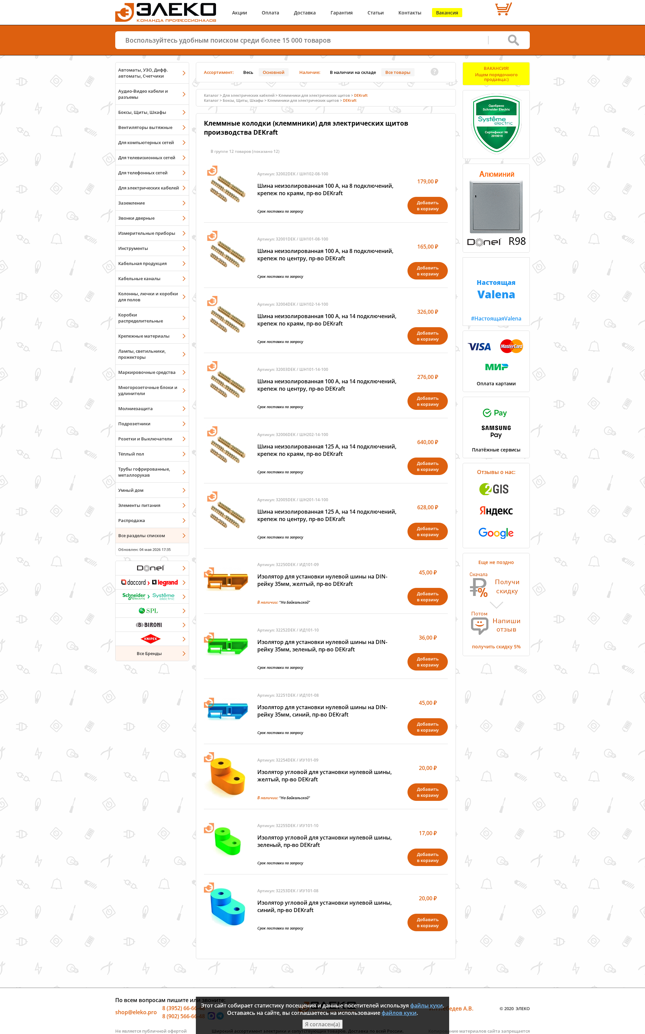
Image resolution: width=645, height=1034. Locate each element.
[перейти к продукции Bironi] (152, 624)
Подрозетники (134, 424)
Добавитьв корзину (428, 206)
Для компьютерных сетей (146, 142)
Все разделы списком (141, 535)
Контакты (409, 12)
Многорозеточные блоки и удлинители (147, 390)
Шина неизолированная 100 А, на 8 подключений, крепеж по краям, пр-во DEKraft (325, 189)
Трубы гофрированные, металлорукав (144, 472)
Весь (248, 72)
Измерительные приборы (146, 233)
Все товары (398, 72)
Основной (274, 72)
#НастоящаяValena (496, 300)
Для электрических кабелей (148, 188)
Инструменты (133, 248)
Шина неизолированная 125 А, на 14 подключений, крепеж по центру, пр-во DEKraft (326, 515)
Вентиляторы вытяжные (145, 127)
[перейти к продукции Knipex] (152, 639)
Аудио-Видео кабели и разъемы (143, 94)
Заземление (131, 203)
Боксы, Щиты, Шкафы (142, 112)
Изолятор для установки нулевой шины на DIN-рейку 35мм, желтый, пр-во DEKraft (322, 580)
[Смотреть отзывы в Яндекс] (496, 519)
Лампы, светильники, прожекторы (142, 354)
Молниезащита (135, 408)
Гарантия (342, 12)
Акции (239, 12)
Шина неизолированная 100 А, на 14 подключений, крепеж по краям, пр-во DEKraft (326, 319)
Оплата (270, 12)
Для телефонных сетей (143, 173)
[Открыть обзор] (496, 245)
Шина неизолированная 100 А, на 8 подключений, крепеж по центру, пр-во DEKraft (325, 254)
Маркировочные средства (147, 372)
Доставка (305, 12)
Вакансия (447, 12)
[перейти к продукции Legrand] (152, 582)
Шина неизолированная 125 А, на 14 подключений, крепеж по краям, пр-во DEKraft (326, 450)
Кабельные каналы (139, 278)
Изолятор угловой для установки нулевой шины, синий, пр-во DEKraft (324, 906)
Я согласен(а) (322, 1024)
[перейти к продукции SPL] (152, 610)
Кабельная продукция (142, 263)
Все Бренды (149, 653)
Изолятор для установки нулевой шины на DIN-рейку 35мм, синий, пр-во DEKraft (322, 710)
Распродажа (131, 520)
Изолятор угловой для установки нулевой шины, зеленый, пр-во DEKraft (324, 841)
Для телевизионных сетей (146, 158)
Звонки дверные (136, 218)
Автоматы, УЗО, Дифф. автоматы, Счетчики (143, 73)
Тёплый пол (131, 454)
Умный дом (130, 490)
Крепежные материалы (144, 336)
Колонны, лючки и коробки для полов (148, 297)
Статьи (376, 12)
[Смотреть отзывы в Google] (496, 541)
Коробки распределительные (140, 318)
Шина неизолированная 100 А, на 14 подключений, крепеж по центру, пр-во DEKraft (326, 385)
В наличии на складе (353, 72)
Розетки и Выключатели (145, 439)
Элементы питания (139, 505)
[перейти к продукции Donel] (152, 568)
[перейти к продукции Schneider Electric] (152, 596)
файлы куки (426, 1005)
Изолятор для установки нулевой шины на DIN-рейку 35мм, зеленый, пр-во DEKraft (322, 645)
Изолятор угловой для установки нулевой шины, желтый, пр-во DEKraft (324, 775)
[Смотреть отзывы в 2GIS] (496, 497)
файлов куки (399, 1013)
